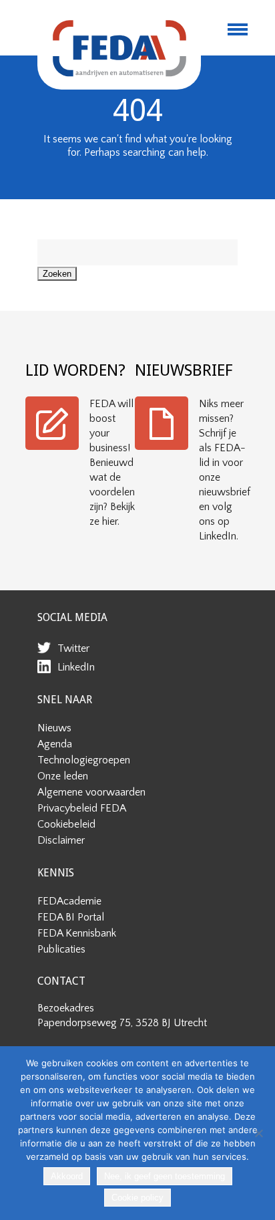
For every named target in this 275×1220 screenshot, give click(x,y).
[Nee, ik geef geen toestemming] (258, 1133)
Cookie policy (137, 1198)
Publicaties (61, 949)
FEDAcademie (69, 901)
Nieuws (54, 728)
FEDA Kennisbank (76, 933)
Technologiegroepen (83, 760)
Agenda (54, 744)
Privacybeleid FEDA (81, 808)
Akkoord (67, 1176)
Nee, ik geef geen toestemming (164, 1176)
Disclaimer (61, 840)
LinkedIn (76, 667)
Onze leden (62, 776)
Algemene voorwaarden (91, 792)
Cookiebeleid (66, 824)
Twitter (73, 648)
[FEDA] (119, 48)
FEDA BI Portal (70, 917)
